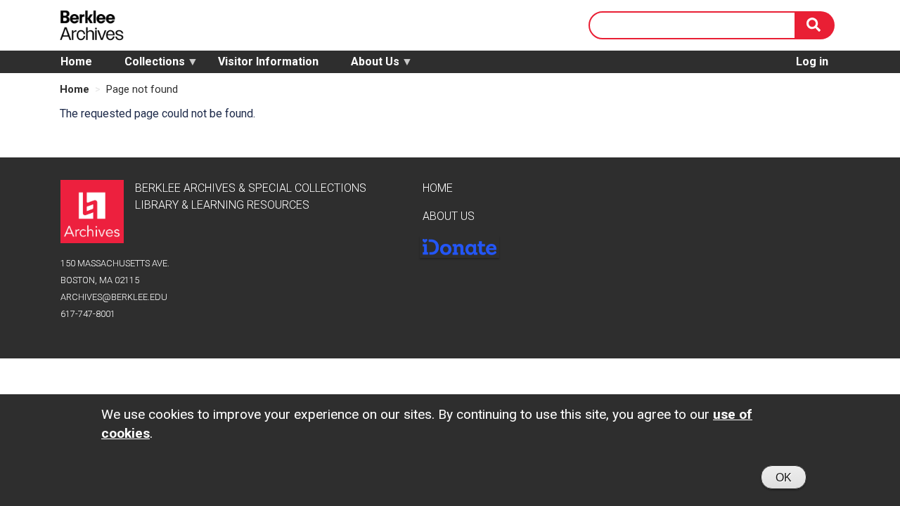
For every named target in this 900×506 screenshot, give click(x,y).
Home (76, 61)
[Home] (95, 25)
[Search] (815, 25)
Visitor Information (268, 61)
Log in (812, 61)
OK (784, 478)
